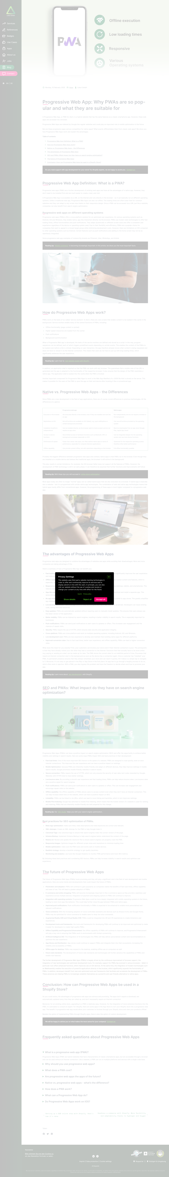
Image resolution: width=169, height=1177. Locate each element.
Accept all (100, 599)
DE (109, 577)
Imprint (80, 594)
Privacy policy (87, 594)
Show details (69, 599)
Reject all (87, 599)
